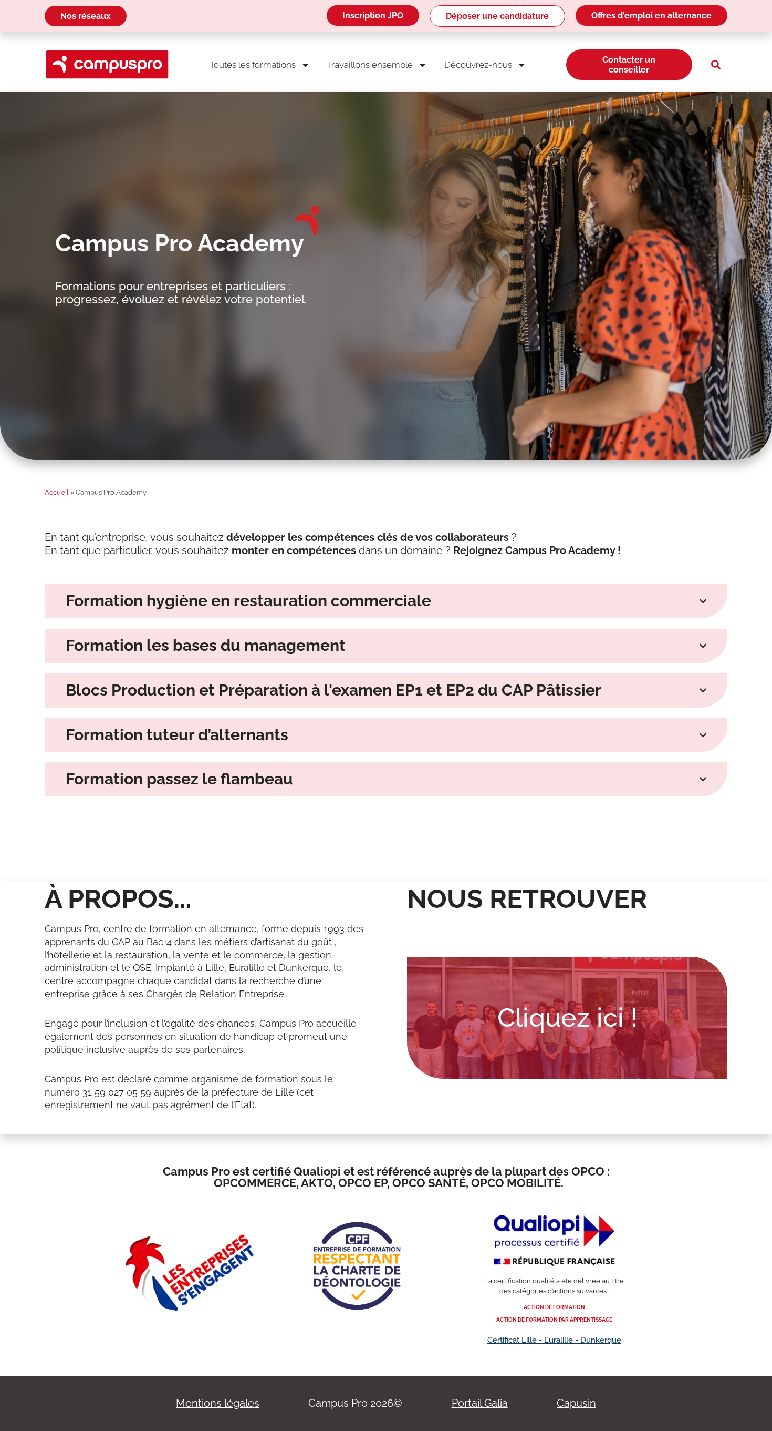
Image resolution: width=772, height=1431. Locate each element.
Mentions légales (217, 1403)
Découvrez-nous (478, 64)
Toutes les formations (253, 64)
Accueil (57, 492)
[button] (716, 65)
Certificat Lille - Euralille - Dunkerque (554, 1340)
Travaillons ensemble (370, 64)
